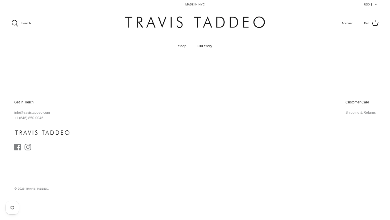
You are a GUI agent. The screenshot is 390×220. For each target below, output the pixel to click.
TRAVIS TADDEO (36, 188)
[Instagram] (28, 147)
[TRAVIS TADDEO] (195, 23)
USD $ (368, 4)
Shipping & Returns (360, 113)
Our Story (205, 46)
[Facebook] (17, 147)
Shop (182, 46)
